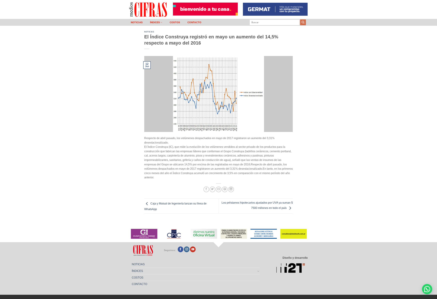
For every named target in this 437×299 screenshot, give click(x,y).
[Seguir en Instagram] (186, 249)
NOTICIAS (137, 22)
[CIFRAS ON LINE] (148, 9)
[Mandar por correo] (218, 189)
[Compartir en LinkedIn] (231, 189)
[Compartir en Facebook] (206, 189)
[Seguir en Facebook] (180, 249)
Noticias (149, 32)
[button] (427, 289)
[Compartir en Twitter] (212, 189)
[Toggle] (258, 271)
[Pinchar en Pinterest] (225, 189)
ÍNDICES (155, 22)
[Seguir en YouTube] (193, 249)
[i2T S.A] (292, 268)
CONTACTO (194, 22)
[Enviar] (303, 22)
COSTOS (175, 22)
